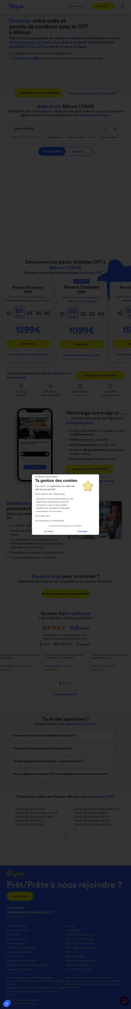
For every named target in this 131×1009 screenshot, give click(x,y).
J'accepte (82, 531)
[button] (7, 1003)
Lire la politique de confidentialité (49, 521)
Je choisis (49, 531)
